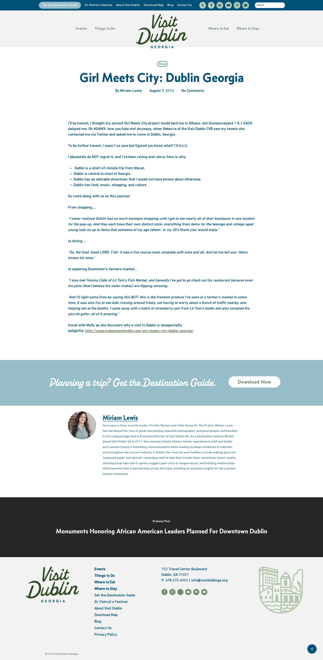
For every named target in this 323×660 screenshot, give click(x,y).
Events (81, 29)
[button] (254, 382)
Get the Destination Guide (114, 595)
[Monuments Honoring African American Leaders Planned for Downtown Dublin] (161, 527)
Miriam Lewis (131, 91)
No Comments (193, 91)
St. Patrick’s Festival (110, 602)
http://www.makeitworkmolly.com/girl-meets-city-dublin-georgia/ (139, 331)
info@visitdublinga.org (209, 580)
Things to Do (104, 29)
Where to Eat (218, 29)
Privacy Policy (105, 635)
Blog (162, 64)
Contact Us (103, 628)
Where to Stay (247, 29)
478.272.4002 (177, 580)
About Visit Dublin (108, 608)
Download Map (106, 615)
